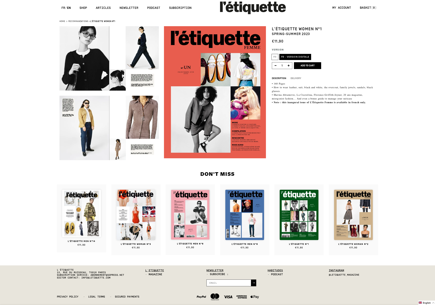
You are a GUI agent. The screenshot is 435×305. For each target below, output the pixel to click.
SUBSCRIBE (243, 162)
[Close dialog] (264, 129)
